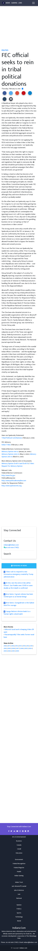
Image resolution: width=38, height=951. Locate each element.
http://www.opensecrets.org (12, 485)
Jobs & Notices (19, 890)
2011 (31, 645)
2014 (20, 645)
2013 (24, 645)
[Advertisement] (19, 28)
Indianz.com (23, 948)
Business (19, 841)
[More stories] (22, 88)
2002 (9, 651)
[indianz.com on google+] (11, 534)
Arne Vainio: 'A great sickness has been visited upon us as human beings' (18, 595)
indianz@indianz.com (11, 545)
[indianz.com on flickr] (17, 534)
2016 (12, 645)
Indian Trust (19, 882)
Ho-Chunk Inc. (27, 933)
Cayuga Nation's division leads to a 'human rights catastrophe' (17, 612)
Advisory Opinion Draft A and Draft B (15, 463)
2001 (13, 651)
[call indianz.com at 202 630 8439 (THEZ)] (5, 547)
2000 (17, 651)
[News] (3, 3)
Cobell (19, 849)
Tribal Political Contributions (12, 437)
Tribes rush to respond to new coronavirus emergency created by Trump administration (18, 574)
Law (19, 894)
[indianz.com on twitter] (7, 534)
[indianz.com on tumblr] (13, 534)
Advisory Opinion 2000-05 (10, 454)
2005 (26, 648)
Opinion (19, 905)
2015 (16, 645)
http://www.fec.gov (8, 475)
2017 (8, 645)
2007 (17, 648)
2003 (5, 651)
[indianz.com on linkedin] (22, 534)
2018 (5, 645)
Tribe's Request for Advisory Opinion (18, 465)
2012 (27, 645)
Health (19, 871)
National (19, 898)
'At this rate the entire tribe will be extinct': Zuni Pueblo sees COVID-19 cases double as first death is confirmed (18, 586)
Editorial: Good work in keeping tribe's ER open (19, 631)
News (8, 2)
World (19, 921)
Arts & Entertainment (19, 837)
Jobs (20, 2)
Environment (19, 859)
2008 (13, 648)
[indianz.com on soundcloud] (9, 534)
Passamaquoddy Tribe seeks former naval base (19, 636)
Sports (19, 913)
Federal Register (19, 867)
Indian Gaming (19, 875)
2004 (30, 648)
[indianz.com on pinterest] (15, 534)
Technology (19, 917)
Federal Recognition (19, 863)
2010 (5, 648)
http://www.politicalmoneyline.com (14, 480)
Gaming (14, 2)
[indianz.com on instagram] (19, 534)
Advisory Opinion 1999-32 (10, 451)
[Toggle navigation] (33, 3)
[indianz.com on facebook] (5, 534)
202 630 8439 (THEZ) (12, 547)
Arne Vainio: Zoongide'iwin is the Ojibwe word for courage (19, 604)
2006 (21, 648)
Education (19, 853)
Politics (19, 909)
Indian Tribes (6, 444)
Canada (19, 845)
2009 (9, 648)
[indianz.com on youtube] (23, 534)
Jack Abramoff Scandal (19, 886)
